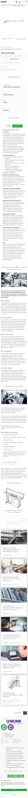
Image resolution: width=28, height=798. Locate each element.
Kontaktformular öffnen (17, 740)
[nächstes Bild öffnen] (25, 519)
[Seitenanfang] (25, 713)
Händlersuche (7, 613)
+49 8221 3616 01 (16, 739)
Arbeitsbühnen (7, 555)
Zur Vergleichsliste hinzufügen (11, 62)
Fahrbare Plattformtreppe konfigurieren (11, 701)
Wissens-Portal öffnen (10, 584)
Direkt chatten (15, 742)
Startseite (3, 5)
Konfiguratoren (8, 671)
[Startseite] (3, 2)
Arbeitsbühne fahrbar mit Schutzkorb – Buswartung (14, 511)
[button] (13, 2)
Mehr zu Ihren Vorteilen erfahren (14, 771)
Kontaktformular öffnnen (9, 462)
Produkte (9, 5)
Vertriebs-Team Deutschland (12, 642)
